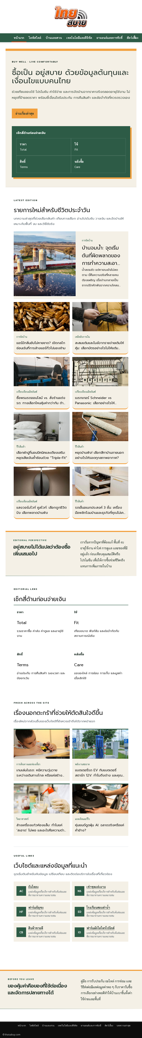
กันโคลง (33, 887)
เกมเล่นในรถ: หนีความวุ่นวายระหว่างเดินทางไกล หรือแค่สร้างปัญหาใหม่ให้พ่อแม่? (39, 775)
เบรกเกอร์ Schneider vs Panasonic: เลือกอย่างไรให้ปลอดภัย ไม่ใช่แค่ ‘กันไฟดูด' (95, 403)
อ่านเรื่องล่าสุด (25, 113)
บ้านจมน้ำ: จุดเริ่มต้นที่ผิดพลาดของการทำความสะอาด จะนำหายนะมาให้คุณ (101, 263)
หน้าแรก (19, 37)
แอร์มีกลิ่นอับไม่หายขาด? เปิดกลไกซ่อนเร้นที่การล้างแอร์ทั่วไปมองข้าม (40, 345)
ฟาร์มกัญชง (35, 907)
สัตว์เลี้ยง (109, 1025)
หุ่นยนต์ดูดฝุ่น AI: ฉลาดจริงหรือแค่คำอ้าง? (99, 828)
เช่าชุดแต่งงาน (96, 887)
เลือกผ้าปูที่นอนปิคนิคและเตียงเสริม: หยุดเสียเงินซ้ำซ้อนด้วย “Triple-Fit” (41, 455)
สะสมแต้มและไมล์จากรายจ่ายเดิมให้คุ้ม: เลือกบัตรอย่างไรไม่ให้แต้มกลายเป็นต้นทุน (99, 348)
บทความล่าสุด (124, 1025)
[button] (135, 38)
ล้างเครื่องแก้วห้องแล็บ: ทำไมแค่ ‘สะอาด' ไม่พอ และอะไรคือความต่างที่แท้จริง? (41, 830)
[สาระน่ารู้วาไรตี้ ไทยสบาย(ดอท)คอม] (71, 16)
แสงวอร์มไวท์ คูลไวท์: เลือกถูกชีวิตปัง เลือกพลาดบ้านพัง (41, 510)
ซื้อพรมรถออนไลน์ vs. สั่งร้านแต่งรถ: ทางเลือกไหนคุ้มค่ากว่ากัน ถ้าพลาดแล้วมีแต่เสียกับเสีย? (40, 403)
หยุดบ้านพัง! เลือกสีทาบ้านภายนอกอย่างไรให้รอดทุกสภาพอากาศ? (99, 455)
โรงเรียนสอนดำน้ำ (98, 907)
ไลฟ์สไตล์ (35, 37)
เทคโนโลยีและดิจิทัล (79, 37)
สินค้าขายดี (35, 928)
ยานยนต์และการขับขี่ (109, 37)
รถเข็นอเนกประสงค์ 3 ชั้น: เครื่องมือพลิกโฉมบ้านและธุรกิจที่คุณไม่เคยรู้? (100, 512)
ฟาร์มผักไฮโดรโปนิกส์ (100, 928)
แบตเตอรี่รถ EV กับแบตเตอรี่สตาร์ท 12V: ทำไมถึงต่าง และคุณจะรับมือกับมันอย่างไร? (100, 775)
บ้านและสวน (54, 37)
